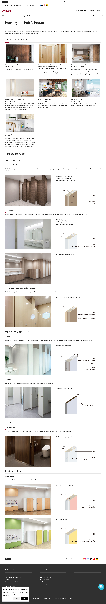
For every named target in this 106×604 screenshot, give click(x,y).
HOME (3, 16)
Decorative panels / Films (11, 575)
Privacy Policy (36, 598)
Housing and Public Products (12, 582)
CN (33, 5)
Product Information (81, 11)
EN (30, 5)
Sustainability (17, 5)
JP (28, 5)
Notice (78, 570)
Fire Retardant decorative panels (13, 577)
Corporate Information (95, 11)
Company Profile (44, 575)
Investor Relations (7, 5)
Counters (7, 579)
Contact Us (78, 559)
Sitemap (70, 598)
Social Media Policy (46, 598)
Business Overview (44, 579)
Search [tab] (5, 2)
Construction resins (10, 586)
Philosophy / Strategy (45, 577)
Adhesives (7, 584)
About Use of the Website (59, 598)
